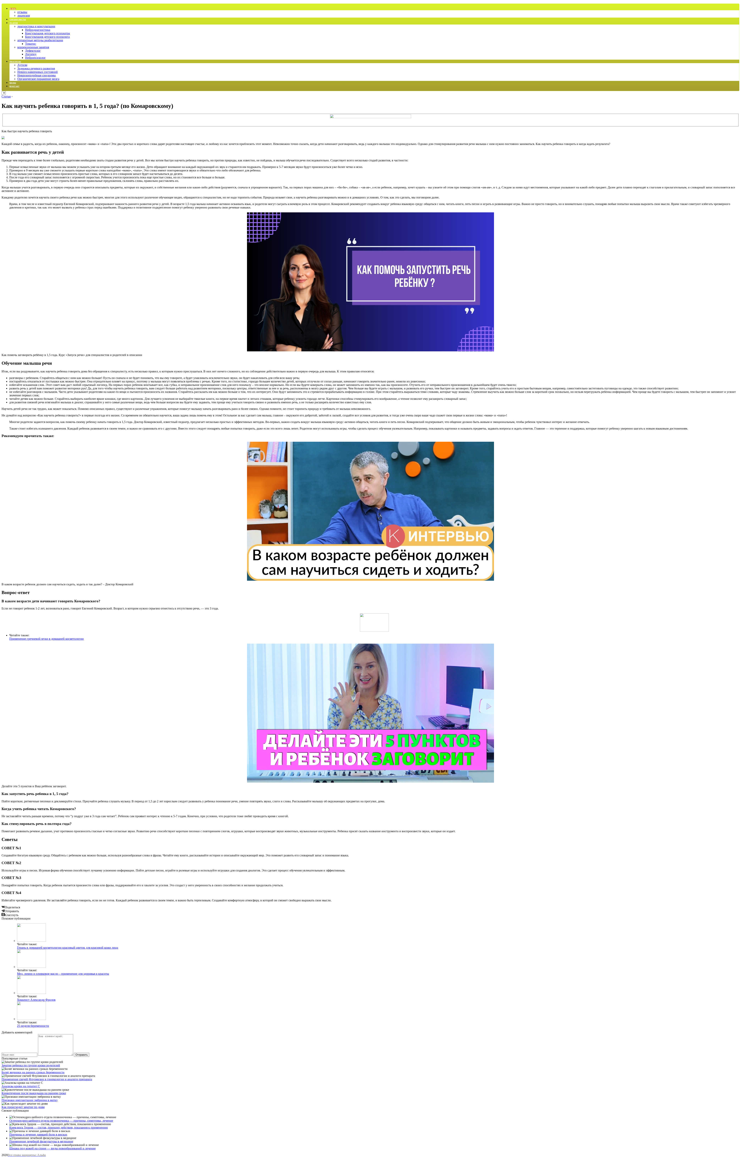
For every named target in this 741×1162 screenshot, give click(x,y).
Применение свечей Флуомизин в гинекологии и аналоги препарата (47, 1079)
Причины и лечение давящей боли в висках (38, 1134)
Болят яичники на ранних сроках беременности (33, 1072)
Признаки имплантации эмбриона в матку (30, 1100)
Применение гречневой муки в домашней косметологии (46, 638)
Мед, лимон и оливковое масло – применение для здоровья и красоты (63, 973)
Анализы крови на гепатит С (21, 1086)
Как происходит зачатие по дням (23, 1107)
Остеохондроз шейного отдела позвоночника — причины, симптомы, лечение (61, 1120)
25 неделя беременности (33, 1025)
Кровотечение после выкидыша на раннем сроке (34, 1093)
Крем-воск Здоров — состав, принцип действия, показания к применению (58, 1127)
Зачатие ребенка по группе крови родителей (31, 1065)
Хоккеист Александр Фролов (36, 999)
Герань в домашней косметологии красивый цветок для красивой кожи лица (67, 947)
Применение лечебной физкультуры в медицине (41, 1141)
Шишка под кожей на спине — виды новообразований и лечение (52, 1148)
